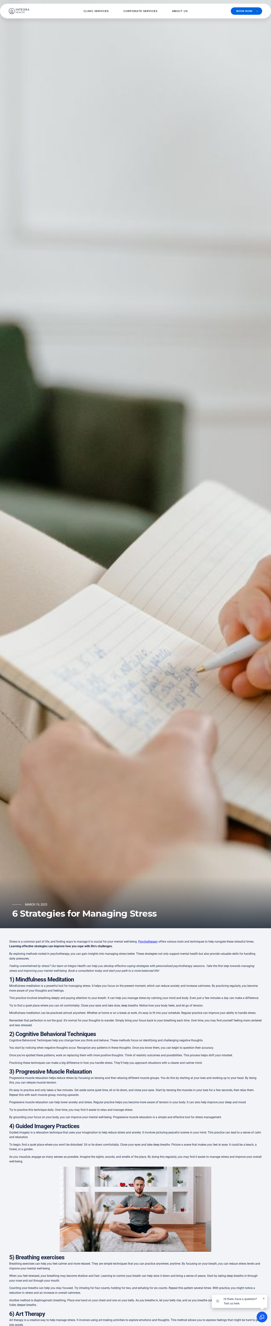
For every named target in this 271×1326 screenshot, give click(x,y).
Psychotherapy (148, 941)
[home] (19, 11)
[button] (96, 11)
